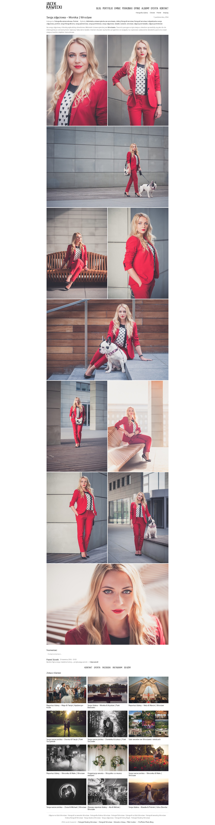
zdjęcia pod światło (141, 24)
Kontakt (164, 8)
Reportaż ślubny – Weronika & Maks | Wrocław (66, 773)
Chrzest (152, 13)
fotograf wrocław (140, 21)
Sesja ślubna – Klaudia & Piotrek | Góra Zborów (148, 807)
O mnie (117, 8)
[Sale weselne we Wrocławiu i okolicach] (148, 724)
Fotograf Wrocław (105, 822)
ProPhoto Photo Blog (145, 822)
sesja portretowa (95, 24)
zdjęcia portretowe (155, 24)
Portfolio (108, 8)
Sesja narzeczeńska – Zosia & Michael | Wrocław (66, 807)
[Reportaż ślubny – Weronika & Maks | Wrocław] (66, 758)
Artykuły (165, 13)
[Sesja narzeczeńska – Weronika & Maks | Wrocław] (148, 758)
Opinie (137, 8)
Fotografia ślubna (142, 13)
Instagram (117, 667)
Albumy (145, 8)
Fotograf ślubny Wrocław (87, 822)
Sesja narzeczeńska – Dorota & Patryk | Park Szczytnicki (65, 740)
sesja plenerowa (82, 24)
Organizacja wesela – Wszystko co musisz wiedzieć (105, 774)
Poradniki (127, 8)
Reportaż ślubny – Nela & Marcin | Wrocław (146, 705)
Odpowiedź (94, 662)
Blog (98, 8)
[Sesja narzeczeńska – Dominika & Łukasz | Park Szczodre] (107, 724)
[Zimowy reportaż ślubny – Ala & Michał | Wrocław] (107, 791)
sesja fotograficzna (68, 24)
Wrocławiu (112, 27)
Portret (159, 13)
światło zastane (120, 24)
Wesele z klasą (119, 822)
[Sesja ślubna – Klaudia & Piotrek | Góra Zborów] (148, 791)
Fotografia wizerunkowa (63, 21)
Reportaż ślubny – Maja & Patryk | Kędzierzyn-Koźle (65, 706)
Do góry (127, 667)
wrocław (130, 24)
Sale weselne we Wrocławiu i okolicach (145, 739)
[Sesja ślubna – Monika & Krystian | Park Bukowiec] (107, 690)
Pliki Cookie (131, 822)
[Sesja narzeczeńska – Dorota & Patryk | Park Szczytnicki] (66, 724)
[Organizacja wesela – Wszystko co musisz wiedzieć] (107, 758)
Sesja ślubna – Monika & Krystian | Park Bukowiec (104, 706)
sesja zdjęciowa (108, 24)
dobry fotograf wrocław (125, 21)
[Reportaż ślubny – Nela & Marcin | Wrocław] (148, 690)
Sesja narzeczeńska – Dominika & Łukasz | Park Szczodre (107, 740)
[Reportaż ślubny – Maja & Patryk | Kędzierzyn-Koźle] (66, 690)
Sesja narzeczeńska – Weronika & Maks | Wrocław (145, 774)
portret (57, 24)
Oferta (154, 8)
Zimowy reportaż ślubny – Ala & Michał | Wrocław (104, 808)
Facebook (106, 667)
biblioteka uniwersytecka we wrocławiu (101, 21)
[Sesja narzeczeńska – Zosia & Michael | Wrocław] (66, 791)
